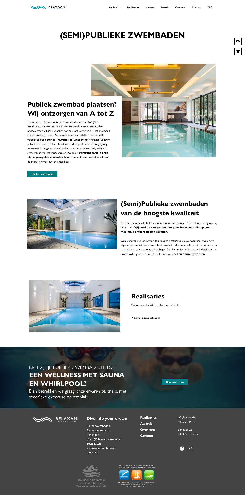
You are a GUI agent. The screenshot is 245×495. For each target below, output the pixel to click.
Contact (196, 7)
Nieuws (150, 7)
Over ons (180, 7)
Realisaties (133, 7)
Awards (164, 7)
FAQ (210, 7)
